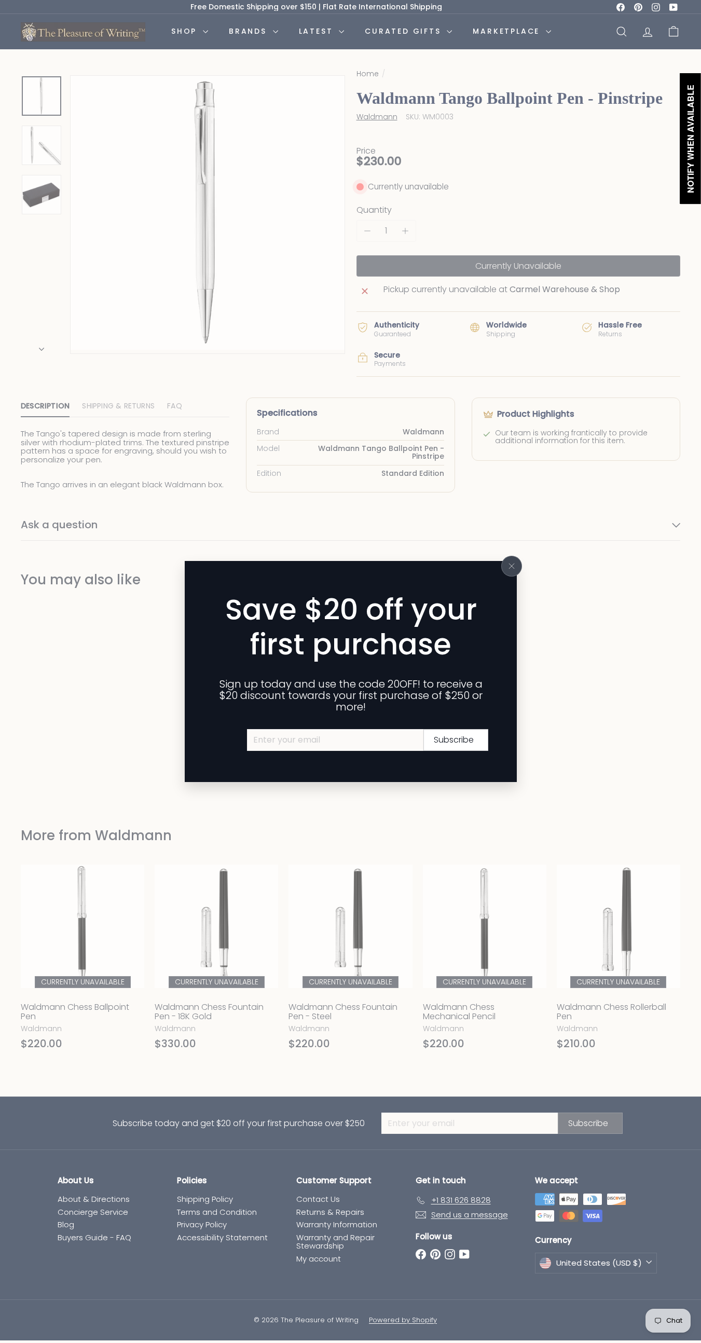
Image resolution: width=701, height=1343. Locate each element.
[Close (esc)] (511, 566)
